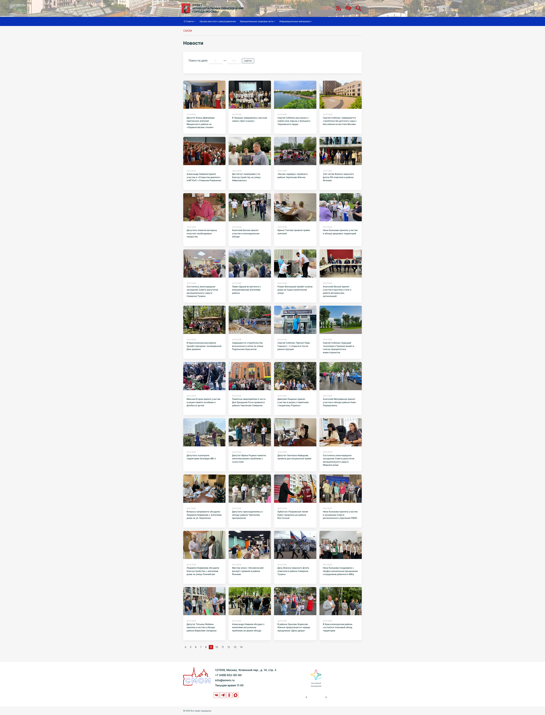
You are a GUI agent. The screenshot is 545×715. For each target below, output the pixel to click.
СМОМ (187, 30)
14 (241, 647)
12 (228, 647)
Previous (305, 697)
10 (216, 647)
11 (223, 647)
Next (327, 697)
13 (235, 647)
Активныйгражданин (316, 684)
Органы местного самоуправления (218, 21)
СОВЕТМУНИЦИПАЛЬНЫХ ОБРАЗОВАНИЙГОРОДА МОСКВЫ (218, 8)
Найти (248, 61)
